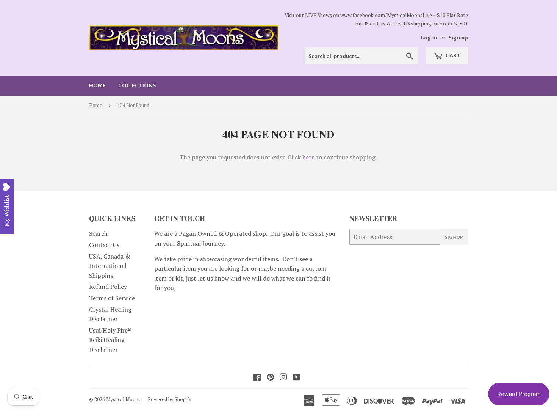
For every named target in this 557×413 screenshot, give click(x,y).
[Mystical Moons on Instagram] (283, 378)
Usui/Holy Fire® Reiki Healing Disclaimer (110, 340)
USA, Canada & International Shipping (109, 266)
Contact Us (104, 245)
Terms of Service (112, 298)
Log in (429, 37)
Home (97, 85)
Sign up (458, 37)
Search (98, 233)
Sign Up (454, 237)
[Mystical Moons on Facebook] (257, 378)
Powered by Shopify (169, 399)
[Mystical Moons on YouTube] (296, 378)
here (308, 157)
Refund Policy (108, 286)
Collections (137, 85)
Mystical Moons (123, 399)
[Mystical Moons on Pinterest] (270, 378)
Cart (452, 55)
